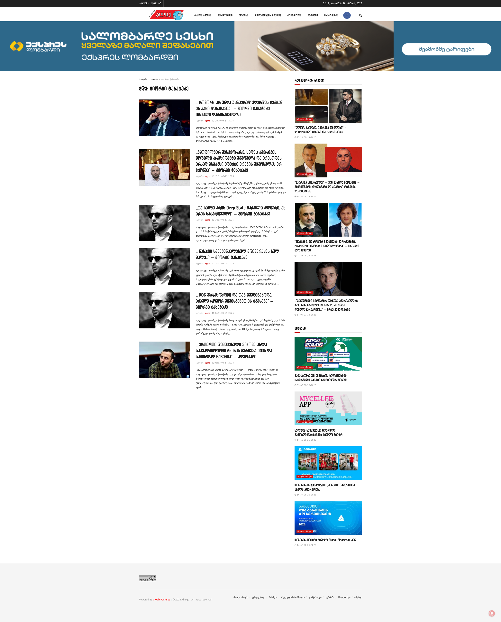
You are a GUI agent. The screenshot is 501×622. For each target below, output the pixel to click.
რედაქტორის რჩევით (268, 15)
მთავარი (143, 79)
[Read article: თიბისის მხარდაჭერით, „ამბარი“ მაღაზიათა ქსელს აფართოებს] (328, 463)
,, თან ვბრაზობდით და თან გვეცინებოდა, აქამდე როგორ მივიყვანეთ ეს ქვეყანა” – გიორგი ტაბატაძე (234, 301)
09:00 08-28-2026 (306, 385)
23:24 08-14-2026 (306, 137)
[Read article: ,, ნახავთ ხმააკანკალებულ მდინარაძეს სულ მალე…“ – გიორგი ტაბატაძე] (164, 266)
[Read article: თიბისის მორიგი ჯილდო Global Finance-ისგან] (328, 518)
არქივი (358, 597)
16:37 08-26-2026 (306, 495)
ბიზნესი (243, 15)
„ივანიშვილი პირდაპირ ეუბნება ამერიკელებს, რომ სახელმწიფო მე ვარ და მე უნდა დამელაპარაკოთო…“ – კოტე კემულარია (326, 305)
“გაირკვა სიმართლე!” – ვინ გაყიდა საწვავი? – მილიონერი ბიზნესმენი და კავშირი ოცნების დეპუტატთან (327, 187)
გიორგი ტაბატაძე (169, 79)
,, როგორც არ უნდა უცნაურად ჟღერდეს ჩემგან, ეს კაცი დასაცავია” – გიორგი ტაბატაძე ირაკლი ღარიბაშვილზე (239, 108)
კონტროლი (294, 15)
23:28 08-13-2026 (306, 255)
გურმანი (313, 15)
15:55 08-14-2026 (306, 196)
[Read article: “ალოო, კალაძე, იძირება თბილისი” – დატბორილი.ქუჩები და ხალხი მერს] (328, 106)
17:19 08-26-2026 (306, 440)
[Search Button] (360, 15)
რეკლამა (144, 3)
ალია (207, 120)
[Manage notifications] (492, 613)
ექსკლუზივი (225, 15)
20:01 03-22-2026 (224, 176)
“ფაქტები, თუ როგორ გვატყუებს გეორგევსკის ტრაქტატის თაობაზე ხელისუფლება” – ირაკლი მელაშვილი (327, 246)
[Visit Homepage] (166, 15)
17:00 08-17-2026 (224, 120)
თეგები (154, 79)
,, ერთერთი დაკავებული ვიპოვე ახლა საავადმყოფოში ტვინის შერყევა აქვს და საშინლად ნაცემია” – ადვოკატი (234, 350)
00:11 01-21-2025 (224, 313)
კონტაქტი (156, 3)
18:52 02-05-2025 (224, 263)
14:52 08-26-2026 (306, 545)
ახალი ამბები (202, 15)
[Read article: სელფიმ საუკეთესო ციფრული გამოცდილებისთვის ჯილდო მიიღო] (328, 408)
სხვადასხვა (331, 15)
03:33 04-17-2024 (224, 363)
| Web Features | (162, 599)
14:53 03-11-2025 (224, 220)
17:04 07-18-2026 (306, 315)
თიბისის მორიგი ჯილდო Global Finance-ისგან (325, 540)
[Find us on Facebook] (347, 15)
